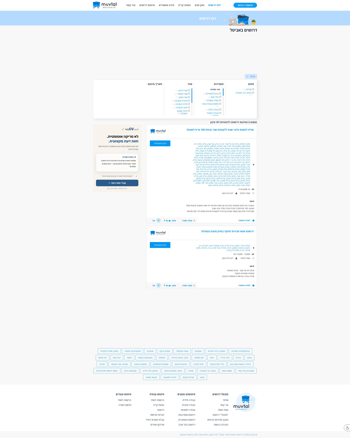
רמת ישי (205, 245)
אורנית (236, 148)
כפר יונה (233, 162)
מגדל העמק (245, 164)
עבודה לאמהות (188, 409)
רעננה (220, 183)
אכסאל (216, 245)
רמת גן (235, 183)
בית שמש (212, 150)
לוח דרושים (214, 5)
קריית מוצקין (200, 178)
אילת (204, 144)
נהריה (209, 169)
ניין (200, 245)
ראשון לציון (198, 180)
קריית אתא (241, 178)
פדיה (248, 167)
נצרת (212, 171)
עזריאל (220, 173)
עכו (211, 173)
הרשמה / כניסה (245, 5)
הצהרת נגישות (221, 424)
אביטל (202, 164)
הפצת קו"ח (184, 5)
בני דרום (242, 153)
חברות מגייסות (157, 414)
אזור (224, 146)
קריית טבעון (210, 178)
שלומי (248, 185)
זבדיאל (206, 155)
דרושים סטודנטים (186, 414)
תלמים (215, 185)
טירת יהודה (241, 160)
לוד (195, 144)
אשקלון (210, 148)
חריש (221, 157)
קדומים (210, 176)
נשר (197, 171)
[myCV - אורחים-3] (117, 191)
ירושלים (243, 144)
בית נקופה (235, 150)
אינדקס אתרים (157, 424)
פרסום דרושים (147, 5)
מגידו (228, 250)
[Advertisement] (175, 54)
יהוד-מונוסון (220, 160)
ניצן (229, 171)
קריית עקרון (235, 180)
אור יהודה (230, 146)
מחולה (233, 167)
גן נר (210, 248)
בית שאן (220, 150)
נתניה (236, 173)
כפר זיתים (241, 162)
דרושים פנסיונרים (186, 419)
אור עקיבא (229, 148)
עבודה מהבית (188, 405)
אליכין (201, 146)
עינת (215, 173)
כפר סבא (218, 162)
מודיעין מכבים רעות (233, 164)
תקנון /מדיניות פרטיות (217, 419)
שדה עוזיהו (213, 183)
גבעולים (207, 153)
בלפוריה (204, 248)
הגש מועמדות (160, 143)
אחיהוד (219, 146)
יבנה (234, 160)
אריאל (222, 148)
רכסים (241, 183)
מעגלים (221, 167)
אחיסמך (213, 146)
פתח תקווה (246, 146)
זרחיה (248, 157)
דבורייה (223, 248)
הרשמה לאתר (157, 400)
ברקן (223, 153)
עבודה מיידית (189, 400)
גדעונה (247, 248)
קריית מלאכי (220, 178)
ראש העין (206, 180)
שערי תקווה (240, 185)
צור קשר (130, 5)
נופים (244, 171)
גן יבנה (215, 157)
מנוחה (227, 167)
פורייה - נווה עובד (243, 176)
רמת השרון (228, 183)
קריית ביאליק (231, 178)
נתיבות (247, 173)
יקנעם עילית (198, 160)
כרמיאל (211, 162)
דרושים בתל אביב (186, 424)
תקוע (210, 185)
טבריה (201, 157)
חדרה (242, 157)
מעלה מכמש (245, 169)
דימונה (219, 155)
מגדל (196, 162)
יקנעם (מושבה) (209, 160)
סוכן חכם (199, 5)
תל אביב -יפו (226, 144)
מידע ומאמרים (166, 5)
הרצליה (213, 155)
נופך (239, 171)
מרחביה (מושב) (238, 248)
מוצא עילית (210, 164)
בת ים (213, 153)
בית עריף (227, 150)
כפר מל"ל (225, 162)
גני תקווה (226, 155)
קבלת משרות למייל (155, 419)
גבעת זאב (246, 155)
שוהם (198, 183)
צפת (215, 176)
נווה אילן (203, 169)
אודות (225, 400)
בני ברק (218, 144)
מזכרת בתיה (240, 167)
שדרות (241, 173)
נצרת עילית (204, 171)
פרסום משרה (125, 405)
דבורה (229, 248)
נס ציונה (218, 171)
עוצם (226, 173)
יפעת (211, 245)
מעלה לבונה (201, 167)
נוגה (197, 164)
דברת (242, 250)
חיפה (237, 157)
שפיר (233, 185)
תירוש (221, 185)
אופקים (238, 146)
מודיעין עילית (220, 164)
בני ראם (235, 153)
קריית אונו (203, 176)
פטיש (234, 176)
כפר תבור (216, 248)
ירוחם (248, 162)
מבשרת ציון (203, 162)
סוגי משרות (215, 89)
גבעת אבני (199, 153)
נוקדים (234, 171)
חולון (248, 144)
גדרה (232, 155)
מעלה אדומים (212, 167)
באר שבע (210, 144)
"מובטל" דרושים (220, 414)
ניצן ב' (225, 171)
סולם (198, 248)
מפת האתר (223, 409)
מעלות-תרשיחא (234, 169)
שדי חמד (204, 183)
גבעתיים (238, 155)
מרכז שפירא (222, 169)
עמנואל (206, 173)
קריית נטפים (245, 180)
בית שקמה (204, 150)
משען (215, 169)
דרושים (160, 409)
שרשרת (227, 185)
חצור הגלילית (229, 157)
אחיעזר (206, 146)
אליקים (247, 148)
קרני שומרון (215, 180)
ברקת (219, 153)
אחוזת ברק (235, 250)
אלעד (242, 148)
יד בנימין (228, 160)
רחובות (247, 183)
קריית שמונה (225, 180)
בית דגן (242, 150)
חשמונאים (208, 157)
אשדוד (216, 148)
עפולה (199, 173)
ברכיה (228, 153)
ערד (194, 173)
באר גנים (203, 148)
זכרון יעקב (199, 155)
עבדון (231, 173)
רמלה (199, 144)
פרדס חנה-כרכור (224, 176)
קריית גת (235, 144)
